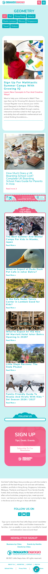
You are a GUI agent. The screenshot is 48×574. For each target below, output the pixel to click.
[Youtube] (24, 514)
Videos (14, 26)
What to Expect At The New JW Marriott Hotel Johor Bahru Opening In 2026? (25, 334)
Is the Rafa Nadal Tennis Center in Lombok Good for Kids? (23, 302)
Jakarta (31, 16)
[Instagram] (28, 514)
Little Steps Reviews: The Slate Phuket (22, 365)
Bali (10, 16)
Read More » (11, 245)
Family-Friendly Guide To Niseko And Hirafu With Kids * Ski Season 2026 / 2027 (25, 397)
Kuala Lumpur (9, 21)
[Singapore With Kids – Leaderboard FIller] (25, 198)
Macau (22, 21)
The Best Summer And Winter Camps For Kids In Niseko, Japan (24, 239)
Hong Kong (20, 16)
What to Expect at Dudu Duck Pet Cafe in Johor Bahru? (24, 270)
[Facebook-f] (20, 514)
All (4, 16)
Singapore (32, 21)
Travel (6, 26)
